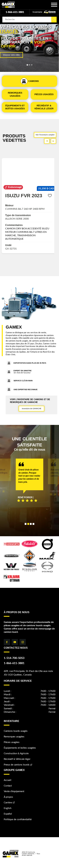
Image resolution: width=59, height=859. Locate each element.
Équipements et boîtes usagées (20, 748)
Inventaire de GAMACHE (31, 408)
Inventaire (38, 12)
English (7, 808)
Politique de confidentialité (18, 819)
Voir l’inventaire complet (45, 135)
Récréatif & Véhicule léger (17, 759)
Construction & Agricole (16, 753)
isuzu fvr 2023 (23, 195)
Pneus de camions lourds (16, 765)
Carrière (8, 802)
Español (8, 814)
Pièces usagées (12, 742)
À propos (8, 797)
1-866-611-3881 (15, 12)
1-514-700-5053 (14, 658)
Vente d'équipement (14, 791)
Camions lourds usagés (16, 731)
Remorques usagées (14, 737)
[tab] (27, 65)
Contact (8, 786)
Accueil (7, 780)
